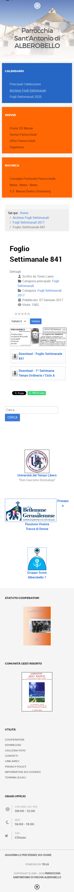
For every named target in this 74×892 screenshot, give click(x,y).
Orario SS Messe (21, 128)
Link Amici (12, 761)
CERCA (12, 417)
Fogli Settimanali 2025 (26, 97)
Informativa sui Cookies (23, 771)
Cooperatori (14, 739)
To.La (45, 864)
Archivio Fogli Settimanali (28, 90)
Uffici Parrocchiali (22, 141)
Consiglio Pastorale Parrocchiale (32, 179)
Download (13, 744)
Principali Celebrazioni (25, 84)
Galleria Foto (15, 750)
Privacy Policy (15, 766)
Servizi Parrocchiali (23, 134)
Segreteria (17, 147)
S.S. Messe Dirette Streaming (30, 191)
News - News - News (23, 185)
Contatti (11, 755)
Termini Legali (15, 777)
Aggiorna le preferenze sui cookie (28, 855)
